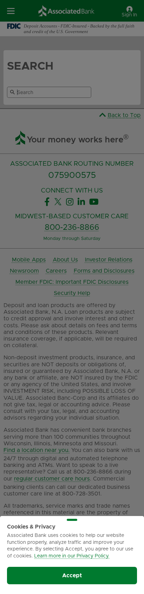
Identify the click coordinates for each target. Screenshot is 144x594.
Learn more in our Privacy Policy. (71, 556)
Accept (72, 575)
